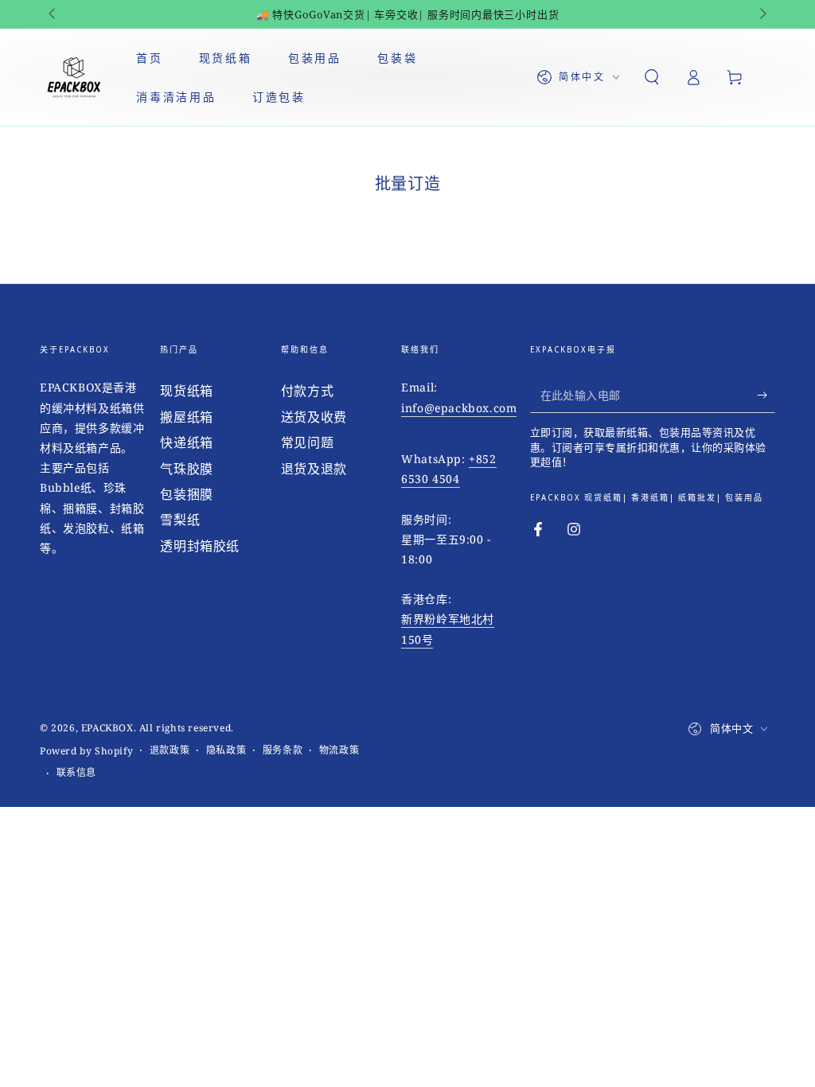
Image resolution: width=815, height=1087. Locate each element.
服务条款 (282, 750)
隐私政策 (226, 750)
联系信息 (76, 772)
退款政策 (169, 750)
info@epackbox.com (459, 407)
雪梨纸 (180, 519)
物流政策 (339, 750)
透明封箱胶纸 (200, 546)
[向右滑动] (761, 14)
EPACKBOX (107, 727)
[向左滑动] (53, 14)
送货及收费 (314, 417)
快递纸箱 (186, 442)
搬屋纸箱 (186, 417)
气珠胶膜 (186, 468)
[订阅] (766, 394)
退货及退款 (314, 468)
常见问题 (307, 442)
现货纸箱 (186, 390)
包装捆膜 (186, 494)
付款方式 (307, 390)
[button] (652, 77)
